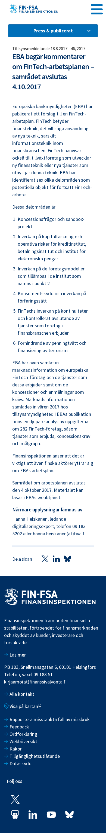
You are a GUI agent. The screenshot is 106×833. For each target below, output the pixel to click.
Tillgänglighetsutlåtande (35, 756)
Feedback (19, 727)
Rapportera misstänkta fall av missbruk (50, 719)
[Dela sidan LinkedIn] (56, 558)
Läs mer (18, 655)
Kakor (16, 749)
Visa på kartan (24, 706)
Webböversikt (23, 741)
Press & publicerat (53, 31)
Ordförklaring (23, 734)
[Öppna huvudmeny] (97, 8)
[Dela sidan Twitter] (45, 558)
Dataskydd (21, 763)
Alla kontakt (22, 694)
